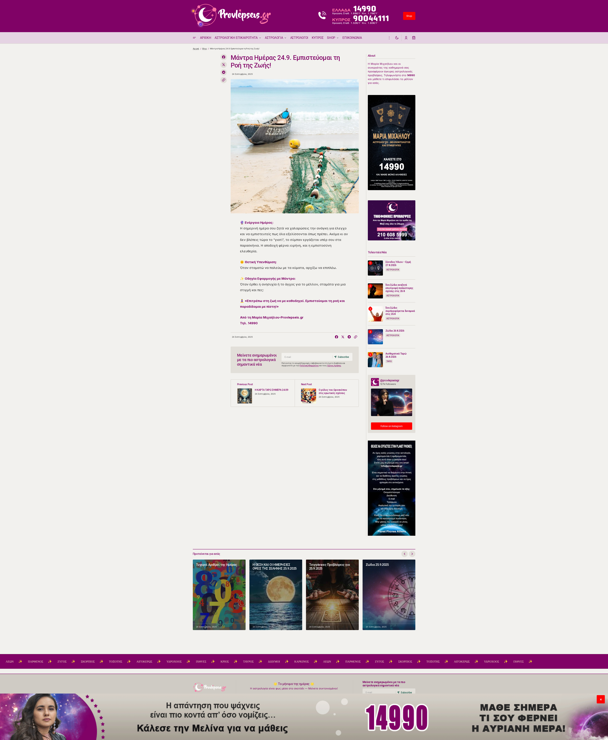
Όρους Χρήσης (334, 365)
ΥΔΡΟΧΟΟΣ (132, 661)
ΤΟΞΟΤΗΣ (73, 661)
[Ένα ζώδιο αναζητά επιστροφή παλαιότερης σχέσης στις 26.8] (375, 290)
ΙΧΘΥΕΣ (159, 661)
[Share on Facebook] (223, 57)
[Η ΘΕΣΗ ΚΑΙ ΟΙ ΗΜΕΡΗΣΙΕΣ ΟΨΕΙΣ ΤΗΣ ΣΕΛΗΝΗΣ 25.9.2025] (275, 595)
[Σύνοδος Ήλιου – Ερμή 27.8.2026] (375, 268)
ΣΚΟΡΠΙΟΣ (46, 661)
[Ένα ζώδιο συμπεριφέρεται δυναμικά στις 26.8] (375, 313)
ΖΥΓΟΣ (20, 661)
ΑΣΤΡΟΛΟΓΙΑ (392, 269)
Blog (204, 48)
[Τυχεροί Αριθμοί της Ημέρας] (219, 595)
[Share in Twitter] (223, 65)
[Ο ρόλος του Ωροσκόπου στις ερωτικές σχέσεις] (327, 393)
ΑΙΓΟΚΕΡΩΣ (102, 661)
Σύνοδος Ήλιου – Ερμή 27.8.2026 (398, 263)
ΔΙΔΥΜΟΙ (232, 661)
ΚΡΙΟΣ (183, 661)
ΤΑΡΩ (389, 361)
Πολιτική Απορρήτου (309, 365)
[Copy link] (223, 80)
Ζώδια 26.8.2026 (394, 330)
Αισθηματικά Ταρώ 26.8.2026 (396, 355)
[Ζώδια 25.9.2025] (389, 595)
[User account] (406, 37)
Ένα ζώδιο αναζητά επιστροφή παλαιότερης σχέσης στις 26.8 (399, 287)
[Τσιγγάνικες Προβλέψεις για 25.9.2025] (332, 595)
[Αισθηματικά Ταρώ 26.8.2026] (375, 359)
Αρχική (196, 48)
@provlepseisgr (389, 380)
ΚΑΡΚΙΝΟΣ (260, 661)
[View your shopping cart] (414, 37)
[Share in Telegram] (223, 72)
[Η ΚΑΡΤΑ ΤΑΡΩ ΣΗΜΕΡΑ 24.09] (263, 393)
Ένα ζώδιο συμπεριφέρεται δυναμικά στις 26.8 (400, 310)
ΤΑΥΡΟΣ (206, 661)
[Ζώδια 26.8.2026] (375, 336)
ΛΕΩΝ (285, 661)
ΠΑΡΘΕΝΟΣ (311, 661)
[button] (194, 37)
